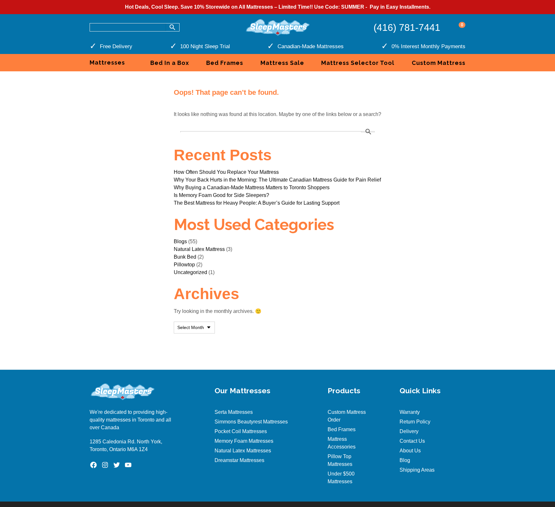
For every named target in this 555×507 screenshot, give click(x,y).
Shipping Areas (417, 470)
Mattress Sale (282, 62)
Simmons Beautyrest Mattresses (251, 421)
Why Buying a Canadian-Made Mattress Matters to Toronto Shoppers (252, 187)
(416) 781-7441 (407, 27)
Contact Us (412, 441)
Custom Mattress (438, 62)
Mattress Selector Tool (357, 62)
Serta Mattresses (234, 412)
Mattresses (107, 62)
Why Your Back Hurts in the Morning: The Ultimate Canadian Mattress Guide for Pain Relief (277, 179)
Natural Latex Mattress (199, 249)
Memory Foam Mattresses (244, 441)
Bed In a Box (169, 62)
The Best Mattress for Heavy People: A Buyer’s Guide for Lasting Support (256, 203)
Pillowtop (184, 264)
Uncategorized (190, 272)
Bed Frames (224, 62)
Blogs (180, 241)
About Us (410, 450)
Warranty (410, 412)
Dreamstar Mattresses (239, 460)
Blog (405, 460)
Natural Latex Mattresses (243, 450)
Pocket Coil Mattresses (241, 431)
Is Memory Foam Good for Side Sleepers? (221, 195)
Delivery (409, 431)
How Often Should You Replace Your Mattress (226, 172)
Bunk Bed (185, 257)
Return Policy (415, 421)
